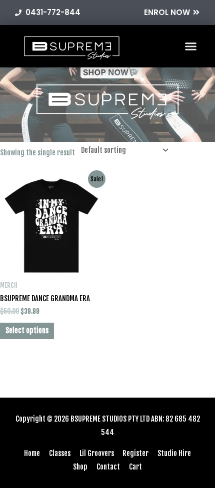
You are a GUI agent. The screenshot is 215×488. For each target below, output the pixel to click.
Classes (59, 453)
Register (135, 453)
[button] (191, 46)
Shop (80, 467)
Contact (108, 467)
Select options (27, 330)
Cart (135, 467)
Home (32, 453)
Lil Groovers (97, 453)
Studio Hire (174, 453)
